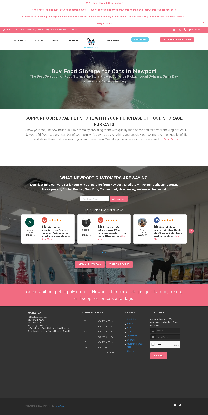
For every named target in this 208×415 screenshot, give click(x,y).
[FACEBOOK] (174, 30)
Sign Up (159, 355)
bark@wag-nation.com (38, 325)
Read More (170, 139)
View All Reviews (90, 264)
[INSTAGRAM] (180, 30)
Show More (47, 239)
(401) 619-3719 (34, 323)
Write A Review (119, 264)
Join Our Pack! (119, 198)
